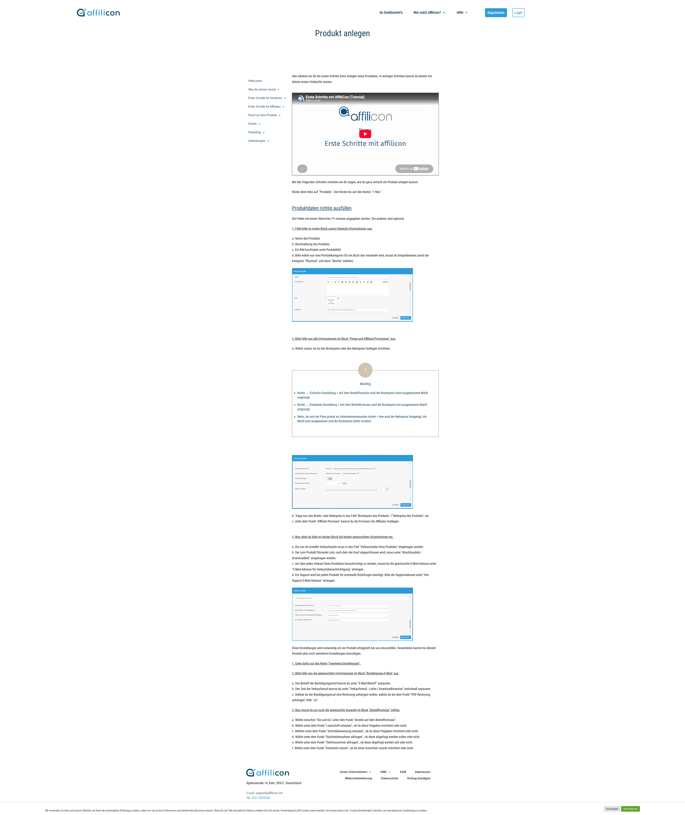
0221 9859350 (261, 798)
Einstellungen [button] (612, 809)
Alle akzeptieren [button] (630, 809)
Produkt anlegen (342, 33)
